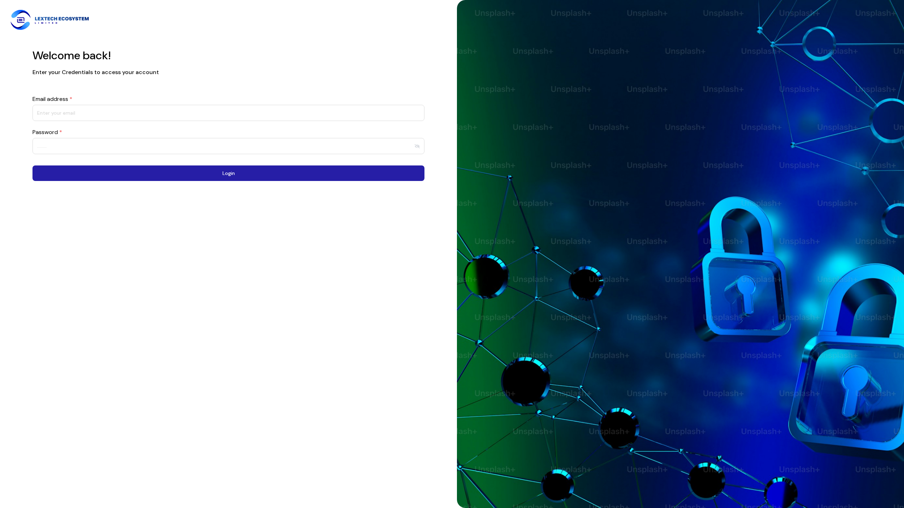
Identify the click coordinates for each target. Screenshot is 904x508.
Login (228, 173)
